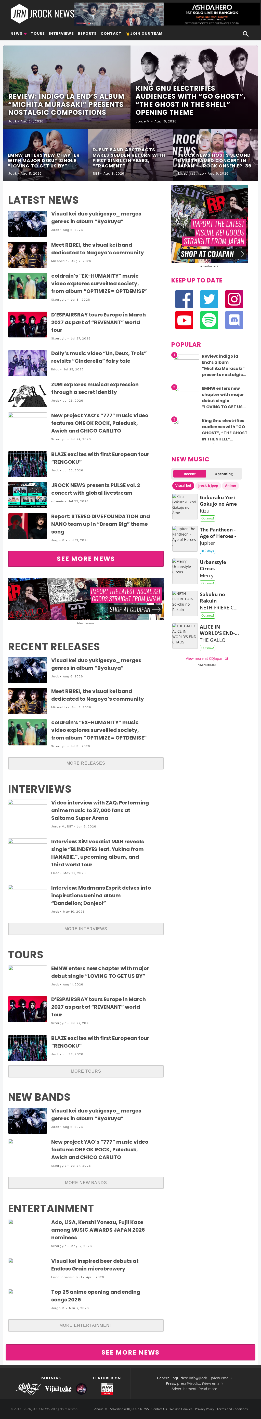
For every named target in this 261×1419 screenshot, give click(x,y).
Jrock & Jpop (208, 485)
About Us (100, 1409)
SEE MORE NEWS (86, 558)
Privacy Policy (204, 1409)
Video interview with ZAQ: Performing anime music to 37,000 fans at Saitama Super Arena (100, 810)
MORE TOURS (86, 1071)
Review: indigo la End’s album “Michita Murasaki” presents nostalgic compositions (223, 368)
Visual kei (183, 485)
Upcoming (224, 473)
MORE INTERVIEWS (85, 929)
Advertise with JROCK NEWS (129, 1409)
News (16, 33)
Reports (87, 33)
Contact (111, 33)
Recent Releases (54, 647)
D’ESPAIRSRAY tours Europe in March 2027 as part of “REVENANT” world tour (98, 322)
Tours (38, 33)
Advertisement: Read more (194, 1388)
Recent (190, 473)
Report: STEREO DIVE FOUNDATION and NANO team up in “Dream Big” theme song (100, 524)
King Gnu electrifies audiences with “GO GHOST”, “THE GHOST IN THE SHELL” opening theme (224, 433)
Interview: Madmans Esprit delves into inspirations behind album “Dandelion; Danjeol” (101, 895)
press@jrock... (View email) (200, 1383)
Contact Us (159, 1409)
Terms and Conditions (232, 1409)
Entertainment (51, 1208)
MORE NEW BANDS (86, 1182)
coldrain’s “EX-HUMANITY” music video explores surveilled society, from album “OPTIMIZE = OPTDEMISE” (99, 283)
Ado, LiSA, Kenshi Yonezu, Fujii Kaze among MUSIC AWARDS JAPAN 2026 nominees (98, 1230)
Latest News (43, 200)
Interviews (61, 33)
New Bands (39, 1097)
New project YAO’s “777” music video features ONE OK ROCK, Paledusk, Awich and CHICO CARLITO (99, 423)
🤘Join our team (144, 33)
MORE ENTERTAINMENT (85, 1325)
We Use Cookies (180, 1409)
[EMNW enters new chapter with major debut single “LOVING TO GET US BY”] (186, 390)
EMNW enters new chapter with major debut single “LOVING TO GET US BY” (223, 400)
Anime (230, 485)
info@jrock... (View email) (210, 1378)
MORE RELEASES (86, 763)
